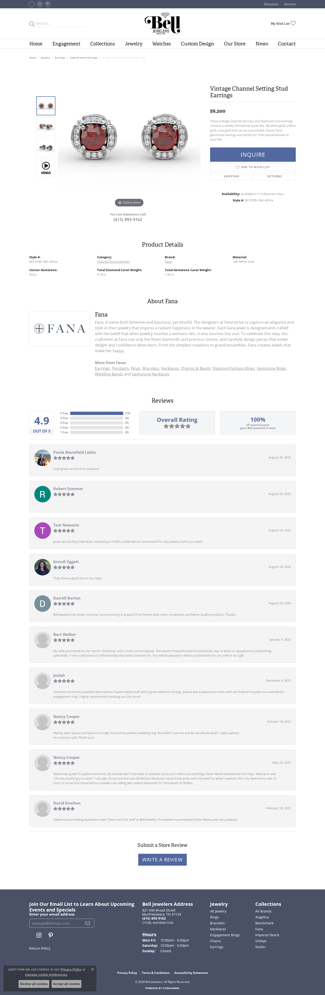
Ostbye (260, 941)
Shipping (231, 176)
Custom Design (197, 44)
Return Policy (39, 948)
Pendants (120, 368)
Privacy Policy (127, 973)
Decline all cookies (34, 984)
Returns (274, 176)
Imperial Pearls (267, 935)
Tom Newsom (66, 525)
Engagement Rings (225, 935)
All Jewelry (218, 911)
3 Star (64, 423)
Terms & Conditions (156, 973)
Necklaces (170, 368)
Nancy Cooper (66, 716)
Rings (136, 368)
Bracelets (151, 368)
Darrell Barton (67, 598)
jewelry (45, 57)
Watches (161, 44)
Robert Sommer (68, 488)
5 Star (64, 413)
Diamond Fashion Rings (233, 368)
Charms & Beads (196, 368)
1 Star (64, 432)
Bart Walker (64, 634)
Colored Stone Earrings (84, 57)
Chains (215, 941)
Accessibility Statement (191, 973)
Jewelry (134, 44)
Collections (102, 44)
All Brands (263, 911)
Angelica (262, 917)
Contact (287, 44)
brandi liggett (66, 561)
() (127, 413)
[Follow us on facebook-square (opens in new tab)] (31, 4)
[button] (270, 4)
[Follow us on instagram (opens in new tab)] (40, 4)
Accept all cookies (66, 984)
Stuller (260, 947)
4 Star (64, 418)
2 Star (64, 427)
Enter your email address (51, 914)
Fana (168, 261)
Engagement (66, 44)
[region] (129, 137)
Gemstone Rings (271, 368)
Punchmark (171, 988)
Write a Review (162, 859)
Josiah (59, 675)
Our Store (235, 44)
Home (35, 44)
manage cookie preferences (46, 974)
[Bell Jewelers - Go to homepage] (163, 23)
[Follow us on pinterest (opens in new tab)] (48, 4)
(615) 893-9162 (128, 219)
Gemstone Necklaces (150, 374)
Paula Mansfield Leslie (74, 452)
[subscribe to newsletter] (87, 923)
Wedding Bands (109, 374)
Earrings (60, 57)
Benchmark (264, 923)
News (262, 44)
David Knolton (67, 803)
